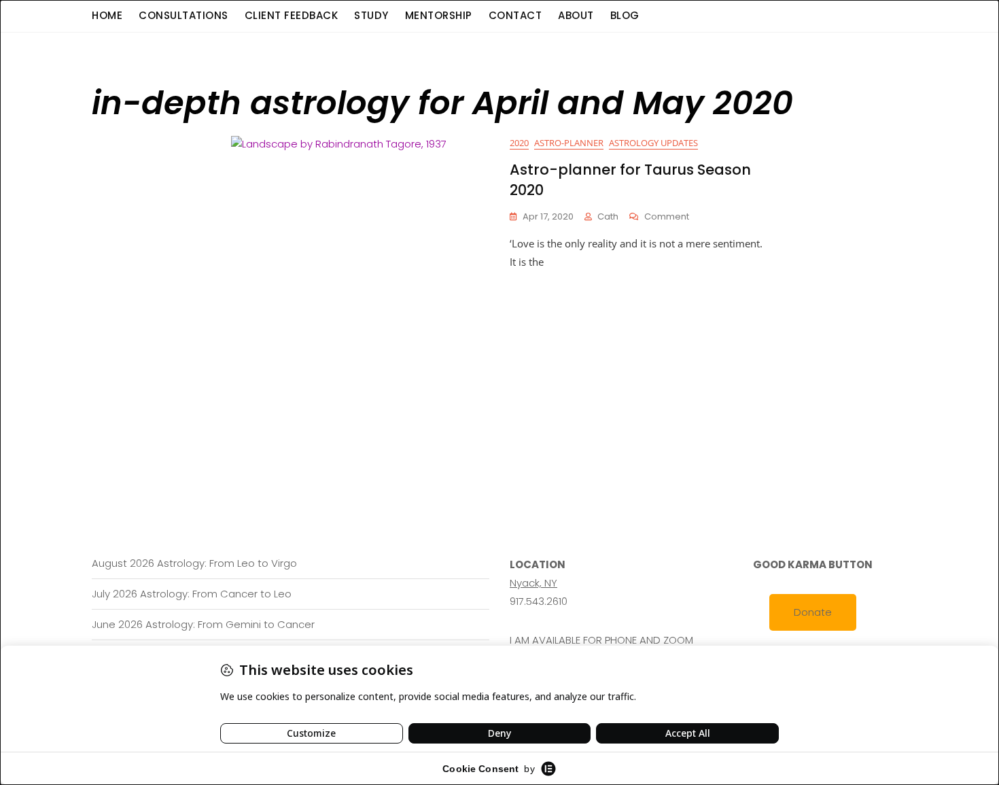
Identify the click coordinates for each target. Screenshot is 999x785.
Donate (813, 612)
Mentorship (438, 15)
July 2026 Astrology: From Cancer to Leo (192, 594)
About (576, 15)
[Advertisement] (503, 373)
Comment (666, 217)
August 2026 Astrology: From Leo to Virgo (194, 563)
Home (107, 15)
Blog (624, 15)
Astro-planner (568, 143)
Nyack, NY (533, 583)
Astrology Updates (653, 143)
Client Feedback (291, 15)
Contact (515, 15)
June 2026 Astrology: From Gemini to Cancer (203, 624)
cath (607, 216)
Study (371, 15)
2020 (519, 143)
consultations (183, 15)
